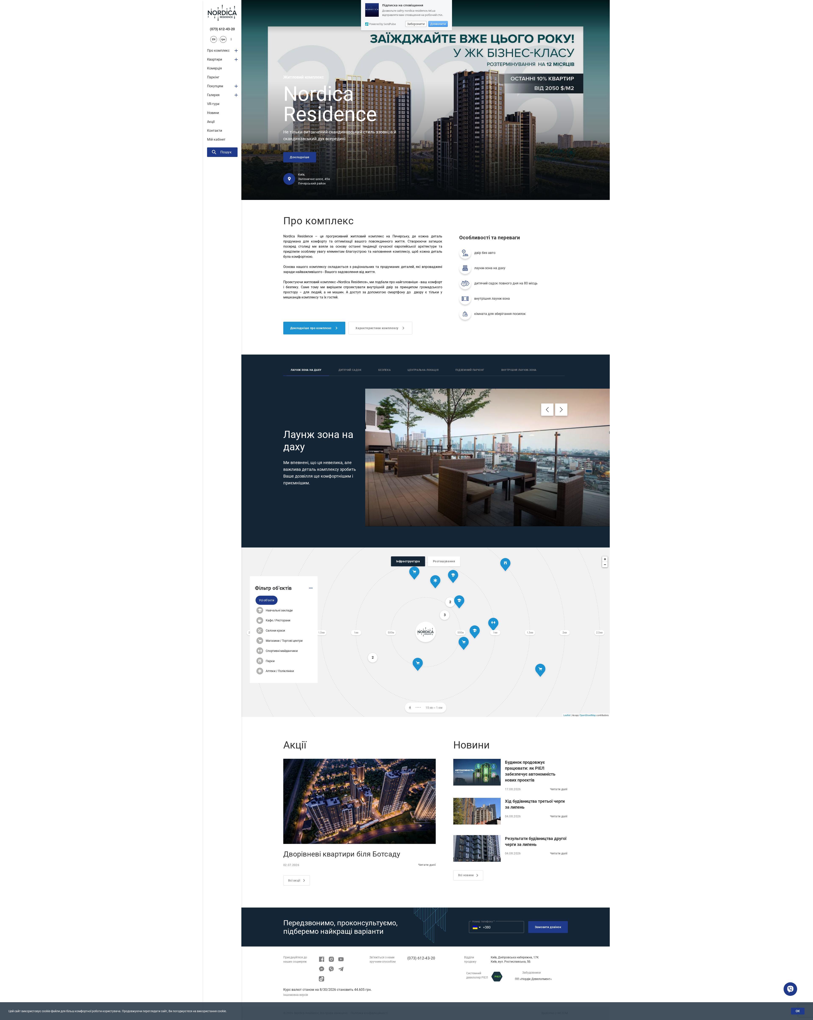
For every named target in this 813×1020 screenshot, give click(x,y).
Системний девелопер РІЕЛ (477, 975)
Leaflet (566, 715)
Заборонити (416, 24)
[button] (267, 600)
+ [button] (605, 559)
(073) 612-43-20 (222, 29)
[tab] (306, 370)
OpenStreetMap (587, 715)
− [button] (605, 564)
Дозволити (438, 24)
